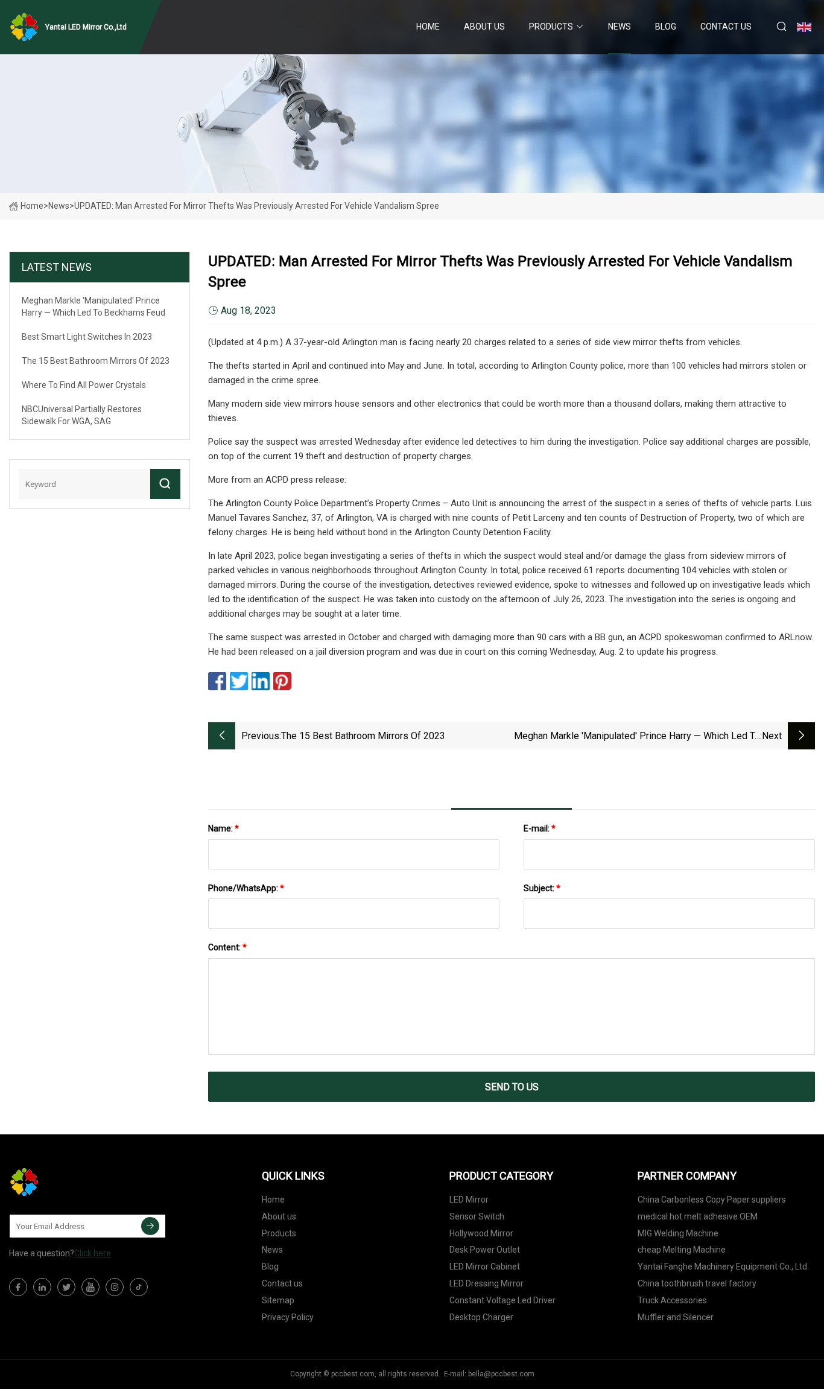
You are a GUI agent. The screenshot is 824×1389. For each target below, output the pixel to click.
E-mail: (540, 828)
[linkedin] (42, 1287)
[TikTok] (139, 1287)
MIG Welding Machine (678, 1233)
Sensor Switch (476, 1216)
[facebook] (18, 1287)
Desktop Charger (481, 1317)
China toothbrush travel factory (697, 1283)
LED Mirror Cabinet (484, 1266)
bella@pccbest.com (501, 1374)
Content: (227, 947)
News (619, 26)
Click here (92, 1253)
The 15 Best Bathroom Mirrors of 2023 (363, 736)
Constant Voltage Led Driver (502, 1300)
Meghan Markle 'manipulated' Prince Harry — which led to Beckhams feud (637, 737)
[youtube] (90, 1287)
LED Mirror (469, 1199)
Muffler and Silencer (676, 1317)
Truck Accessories (672, 1300)
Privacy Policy (288, 1317)
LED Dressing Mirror (486, 1283)
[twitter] (66, 1287)
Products (551, 26)
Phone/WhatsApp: (246, 888)
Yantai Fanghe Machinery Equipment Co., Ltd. (723, 1266)
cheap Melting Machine (682, 1249)
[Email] (150, 1226)
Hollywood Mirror (481, 1233)
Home (428, 26)
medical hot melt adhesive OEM (698, 1216)
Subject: (542, 888)
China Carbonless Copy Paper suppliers (712, 1199)
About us (484, 26)
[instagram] (115, 1287)
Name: (223, 828)
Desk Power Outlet (484, 1249)
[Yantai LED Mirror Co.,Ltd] (69, 1182)
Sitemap (278, 1300)
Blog (665, 26)
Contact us (726, 26)
